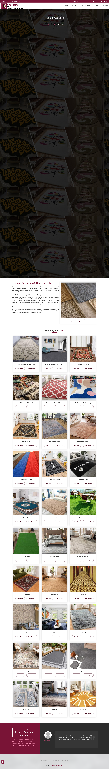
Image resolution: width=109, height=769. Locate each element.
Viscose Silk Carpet (82, 441)
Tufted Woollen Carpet (82, 364)
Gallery (96, 5)
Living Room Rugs (82, 556)
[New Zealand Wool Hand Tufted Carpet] (54, 388)
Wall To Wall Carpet (54, 632)
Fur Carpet (83, 632)
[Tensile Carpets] (78, 300)
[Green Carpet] (26, 541)
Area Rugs (26, 671)
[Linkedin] (104, 1)
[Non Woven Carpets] (26, 464)
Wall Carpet (26, 632)
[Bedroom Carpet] (54, 541)
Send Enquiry (78, 321)
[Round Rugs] (83, 694)
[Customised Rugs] (83, 464)
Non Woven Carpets (26, 479)
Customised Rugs (83, 479)
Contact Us (105, 5)
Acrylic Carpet (26, 441)
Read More (20, 368)
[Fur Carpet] (83, 617)
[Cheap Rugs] (54, 694)
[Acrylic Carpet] (26, 426)
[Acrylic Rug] (26, 502)
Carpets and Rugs (85, 5)
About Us (73, 5)
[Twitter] (101, 1)
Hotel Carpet (82, 594)
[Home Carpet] (54, 579)
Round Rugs (82, 709)
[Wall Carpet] (26, 617)
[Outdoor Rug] (54, 656)
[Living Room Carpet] (54, 502)
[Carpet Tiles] (83, 656)
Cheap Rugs (54, 709)
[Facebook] (99, 1)
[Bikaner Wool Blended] (26, 388)
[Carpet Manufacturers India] (12, 6)
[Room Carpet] (26, 579)
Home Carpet (54, 594)
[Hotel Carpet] (83, 579)
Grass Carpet (82, 517)
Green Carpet (26, 556)
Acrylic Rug (26, 517)
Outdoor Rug (54, 671)
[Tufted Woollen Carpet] (83, 349)
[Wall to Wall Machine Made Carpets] (54, 349)
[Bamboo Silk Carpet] (54, 426)
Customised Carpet (54, 479)
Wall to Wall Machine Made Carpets (54, 364)
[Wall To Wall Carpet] (54, 617)
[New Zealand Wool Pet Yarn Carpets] (83, 388)
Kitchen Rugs (26, 709)
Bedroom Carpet (54, 556)
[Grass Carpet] (83, 502)
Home (66, 5)
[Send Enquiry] (2, 762)
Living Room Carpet (54, 517)
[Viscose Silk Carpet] (83, 426)
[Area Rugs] (26, 656)
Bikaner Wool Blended (26, 403)
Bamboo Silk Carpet (54, 441)
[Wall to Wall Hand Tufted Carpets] (26, 349)
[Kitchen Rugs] (26, 694)
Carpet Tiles (82, 671)
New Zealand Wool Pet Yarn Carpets (83, 403)
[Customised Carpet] (54, 464)
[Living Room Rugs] (83, 541)
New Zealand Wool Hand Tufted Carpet (54, 403)
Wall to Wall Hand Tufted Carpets (26, 364)
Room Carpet (26, 594)
